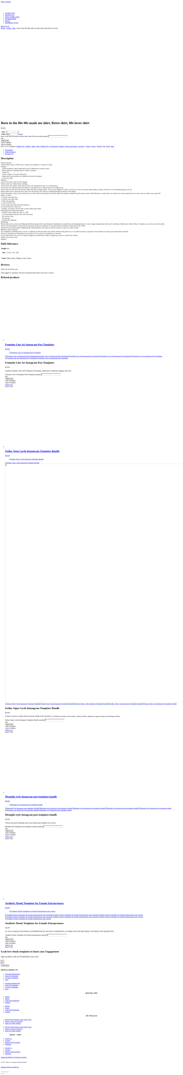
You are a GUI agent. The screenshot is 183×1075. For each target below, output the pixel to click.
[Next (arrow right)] (4, 1073)
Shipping (8, 1044)
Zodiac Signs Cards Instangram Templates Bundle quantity (24, 720)
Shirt (112, 146)
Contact (7, 1040)
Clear (21, 134)
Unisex (93, 146)
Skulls (7, 999)
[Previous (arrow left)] (2, 1073)
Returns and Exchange (12, 1042)
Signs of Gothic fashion (13, 1023)
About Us (8, 1039)
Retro (108, 146)
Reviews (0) (9, 154)
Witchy (7, 997)
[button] (6, 142)
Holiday (28, 146)
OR (2, 138)
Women (99, 146)
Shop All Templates (11, 976)
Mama (33, 146)
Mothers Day (44, 146)
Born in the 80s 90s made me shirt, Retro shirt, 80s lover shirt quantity (24, 136)
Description (9, 150)
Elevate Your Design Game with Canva (18, 1019)
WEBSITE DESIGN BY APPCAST (10, 1067)
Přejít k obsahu (6, 2)
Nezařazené (54, 146)
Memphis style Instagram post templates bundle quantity (23, 826)
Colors (3, 134)
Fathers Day (20, 146)
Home (3, 28)
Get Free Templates (11, 978)
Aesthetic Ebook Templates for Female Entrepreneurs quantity (26, 935)
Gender (8, 28)
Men (14, 28)
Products (61, 146)
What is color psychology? (14, 1021)
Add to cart (5, 140)
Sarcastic (81, 146)
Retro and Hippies (71, 146)
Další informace (10, 152)
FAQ (6, 980)
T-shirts (87, 146)
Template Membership (12, 974)
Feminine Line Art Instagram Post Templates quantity (23, 374)
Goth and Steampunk (12, 1001)
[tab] (93, 150)
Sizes (3, 132)
